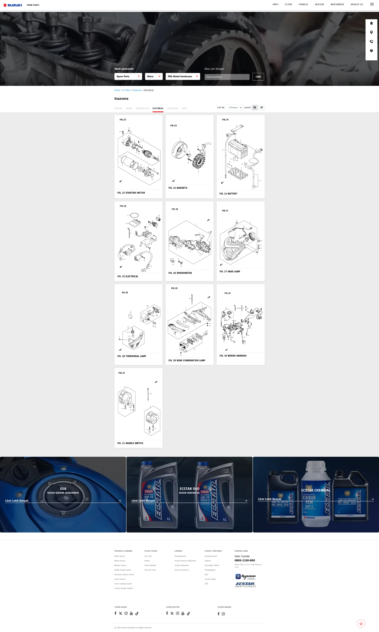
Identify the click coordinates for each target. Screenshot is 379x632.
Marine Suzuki (120, 565)
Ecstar (288, 4)
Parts (275, 4)
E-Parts (126, 90)
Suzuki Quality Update (123, 588)
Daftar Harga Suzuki (122, 570)
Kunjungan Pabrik (212, 565)
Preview (118, 108)
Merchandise (337, 4)
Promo (147, 561)
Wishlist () (357, 4)
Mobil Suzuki (119, 556)
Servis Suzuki (119, 579)
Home (117, 90)
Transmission (142, 108)
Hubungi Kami (180, 556)
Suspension (172, 108)
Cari (258, 76)
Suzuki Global (210, 579)
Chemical (303, 4)
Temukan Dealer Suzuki (124, 574)
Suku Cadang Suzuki (123, 584)
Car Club (148, 556)
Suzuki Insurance (182, 570)
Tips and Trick (150, 570)
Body (184, 108)
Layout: (247, 107)
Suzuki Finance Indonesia (185, 561)
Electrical (158, 108)
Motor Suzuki (119, 561)
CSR (206, 584)
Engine (129, 108)
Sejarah (208, 561)
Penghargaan (210, 570)
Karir (206, 574)
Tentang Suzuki (211, 556)
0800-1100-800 (245, 560)
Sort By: (221, 107)
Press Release (150, 565)
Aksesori (319, 4)
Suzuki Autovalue (182, 565)
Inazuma (137, 90)
